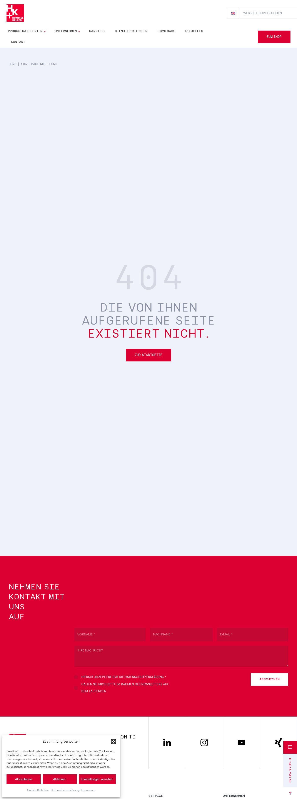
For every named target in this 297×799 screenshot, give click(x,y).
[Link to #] (290, 793)
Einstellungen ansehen (97, 779)
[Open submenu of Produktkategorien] (45, 31)
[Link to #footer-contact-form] (290, 747)
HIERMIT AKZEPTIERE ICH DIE (123, 677)
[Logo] (15, 6)
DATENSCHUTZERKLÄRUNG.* (145, 677)
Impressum (88, 790)
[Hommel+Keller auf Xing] (278, 740)
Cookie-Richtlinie (38, 790)
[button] (113, 741)
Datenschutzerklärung (65, 790)
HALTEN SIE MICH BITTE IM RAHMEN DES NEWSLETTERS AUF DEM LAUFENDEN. (125, 688)
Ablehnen (59, 779)
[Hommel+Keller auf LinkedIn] (167, 740)
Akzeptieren (23, 779)
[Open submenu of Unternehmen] (79, 31)
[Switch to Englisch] (233, 13)
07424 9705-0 (290, 770)
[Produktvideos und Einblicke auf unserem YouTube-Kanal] (241, 742)
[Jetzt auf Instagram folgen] (204, 740)
